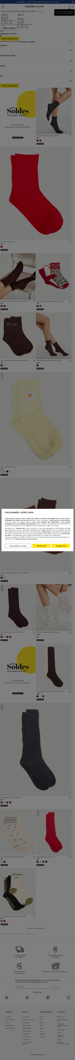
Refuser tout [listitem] (41, 546)
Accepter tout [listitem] (61, 546)
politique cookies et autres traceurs (26, 539)
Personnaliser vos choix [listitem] (18, 546)
